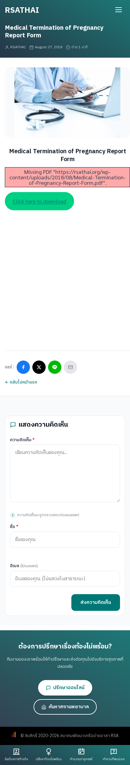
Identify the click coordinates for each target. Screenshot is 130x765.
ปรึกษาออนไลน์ (68, 688)
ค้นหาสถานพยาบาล (69, 707)
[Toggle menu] (118, 9)
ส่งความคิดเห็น (95, 602)
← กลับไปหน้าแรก (21, 382)
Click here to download (39, 201)
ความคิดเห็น (22, 439)
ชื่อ (14, 526)
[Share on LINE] (54, 367)
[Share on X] (39, 367)
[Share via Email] (70, 367)
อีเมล (24, 565)
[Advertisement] (65, 275)
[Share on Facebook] (23, 367)
